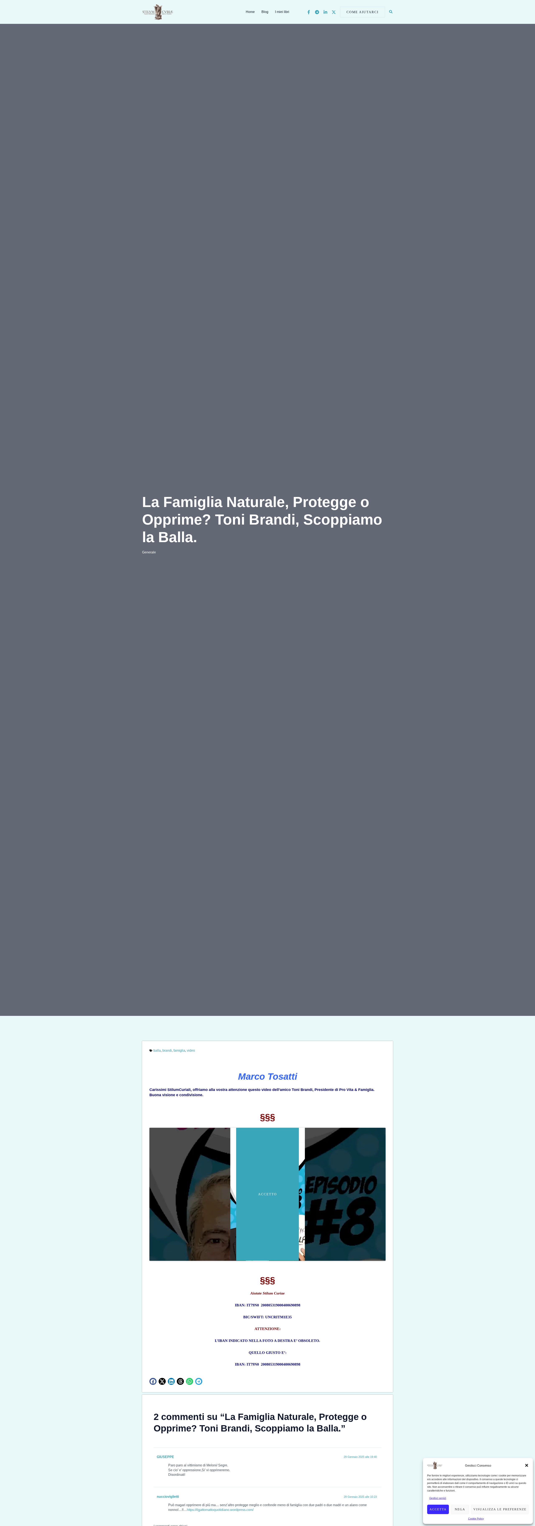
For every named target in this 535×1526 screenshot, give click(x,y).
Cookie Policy (476, 1518)
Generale (149, 552)
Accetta (438, 1509)
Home (250, 12)
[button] (527, 1465)
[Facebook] (309, 12)
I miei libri (282, 12)
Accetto (267, 1194)
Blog (264, 12)
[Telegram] (317, 12)
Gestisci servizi (437, 1498)
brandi (167, 1050)
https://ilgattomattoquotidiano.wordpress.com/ (220, 1510)
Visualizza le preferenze (499, 1509)
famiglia (179, 1050)
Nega (460, 1509)
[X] (334, 12)
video (191, 1050)
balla (157, 1050)
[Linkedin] (325, 12)
